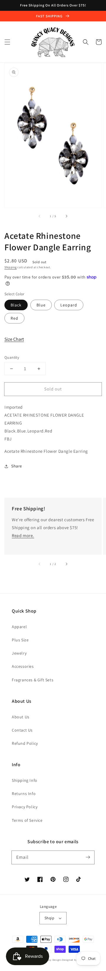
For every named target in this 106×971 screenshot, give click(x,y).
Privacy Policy (24, 806)
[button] (7, 42)
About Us (20, 717)
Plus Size (20, 640)
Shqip (49, 917)
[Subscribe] (87, 857)
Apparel (19, 626)
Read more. (23, 535)
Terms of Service (27, 820)
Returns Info (24, 793)
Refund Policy (25, 743)
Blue (41, 305)
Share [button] (16, 466)
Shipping (10, 267)
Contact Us (22, 730)
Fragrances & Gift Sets (32, 679)
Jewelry (19, 653)
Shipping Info (24, 780)
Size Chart (14, 339)
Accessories (23, 666)
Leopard (68, 305)
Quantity (11, 357)
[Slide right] (66, 215)
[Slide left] (39, 215)
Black (16, 305)
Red (14, 318)
